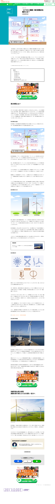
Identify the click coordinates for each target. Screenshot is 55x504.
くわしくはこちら (48, 4)
